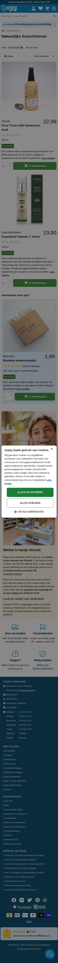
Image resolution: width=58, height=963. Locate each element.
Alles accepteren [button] (30, 492)
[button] (29, 512)
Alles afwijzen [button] (30, 503)
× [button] (51, 449)
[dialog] (28, 481)
